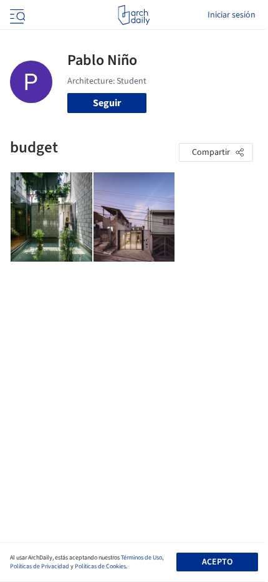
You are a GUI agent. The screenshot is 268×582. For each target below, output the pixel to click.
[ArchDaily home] (134, 15)
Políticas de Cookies (100, 566)
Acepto (217, 562)
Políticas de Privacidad (39, 566)
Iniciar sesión (232, 15)
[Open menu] (16, 15)
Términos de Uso (141, 557)
